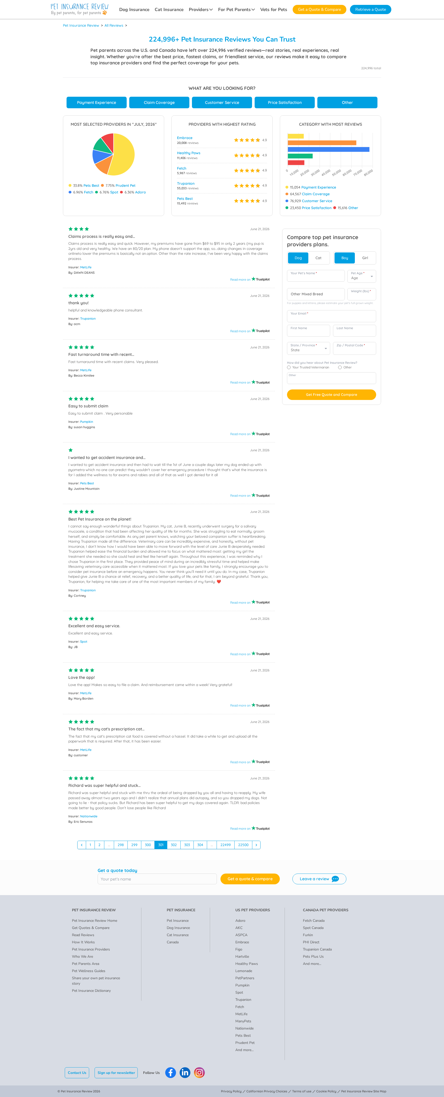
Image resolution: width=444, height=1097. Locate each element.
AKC (239, 927)
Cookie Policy (326, 1091)
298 (121, 845)
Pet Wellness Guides (88, 970)
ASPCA (241, 935)
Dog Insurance (134, 9)
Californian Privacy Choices (266, 1091)
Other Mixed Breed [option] (307, 294)
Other (347, 102)
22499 (225, 845)
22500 (243, 845)
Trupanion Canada (317, 949)
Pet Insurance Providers (91, 949)
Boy (344, 258)
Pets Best (91, 185)
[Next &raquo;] (256, 845)
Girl (365, 258)
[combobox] (316, 294)
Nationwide (88, 816)
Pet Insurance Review (81, 25)
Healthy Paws (188, 153)
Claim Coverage (159, 102)
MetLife (85, 267)
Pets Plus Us (313, 956)
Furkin (308, 935)
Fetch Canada (314, 920)
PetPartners (244, 978)
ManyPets (243, 1021)
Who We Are (82, 956)
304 (200, 845)
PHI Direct (311, 942)
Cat (318, 258)
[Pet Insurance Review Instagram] (199, 1072)
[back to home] (79, 9)
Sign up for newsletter (116, 1072)
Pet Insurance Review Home (94, 920)
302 (174, 845)
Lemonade (243, 970)
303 (187, 845)
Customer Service (222, 102)
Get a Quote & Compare (319, 9)
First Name (299, 328)
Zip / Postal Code (351, 345)
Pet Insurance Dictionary (91, 990)
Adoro (140, 192)
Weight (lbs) (361, 291)
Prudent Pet (125, 185)
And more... (244, 1049)
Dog (298, 258)
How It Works (83, 942)
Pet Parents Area (85, 963)
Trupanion (186, 183)
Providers (199, 9)
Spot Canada (313, 927)
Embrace (184, 137)
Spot (114, 192)
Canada (173, 942)
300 (148, 845)
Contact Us (77, 1072)
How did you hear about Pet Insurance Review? (322, 363)
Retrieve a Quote (370, 9)
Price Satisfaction (285, 102)
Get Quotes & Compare (90, 927)
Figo (238, 949)
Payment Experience (96, 102)
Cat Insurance (169, 9)
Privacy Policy (231, 1091)
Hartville (242, 956)
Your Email (299, 313)
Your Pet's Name (304, 273)
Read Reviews (83, 935)
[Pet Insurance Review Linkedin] (185, 1072)
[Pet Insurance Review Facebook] (170, 1072)
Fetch (88, 192)
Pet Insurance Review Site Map (363, 1091)
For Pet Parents (234, 9)
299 (134, 845)
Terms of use (301, 1091)
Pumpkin (86, 422)
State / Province (304, 345)
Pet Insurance (178, 920)
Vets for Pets (273, 9)
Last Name (345, 328)
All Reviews (114, 25)
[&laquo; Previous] (81, 845)
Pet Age (357, 273)
